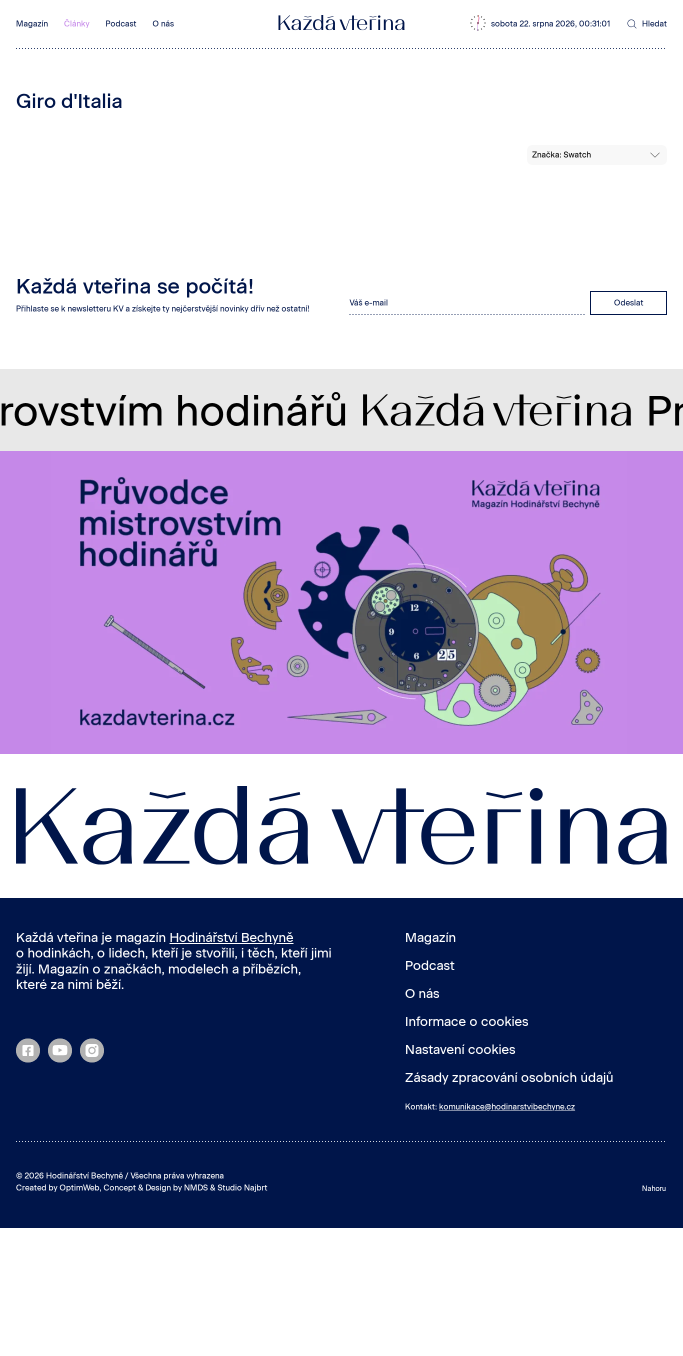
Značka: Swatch (561, 155)
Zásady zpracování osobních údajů (509, 1078)
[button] (545, 24)
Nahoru (654, 1188)
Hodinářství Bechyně (232, 938)
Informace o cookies (466, 1022)
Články (77, 23)
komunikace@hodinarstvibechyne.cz (507, 1107)
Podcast (121, 23)
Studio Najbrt (243, 1187)
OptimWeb (80, 1187)
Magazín (32, 23)
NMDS (196, 1187)
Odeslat (629, 303)
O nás (163, 23)
